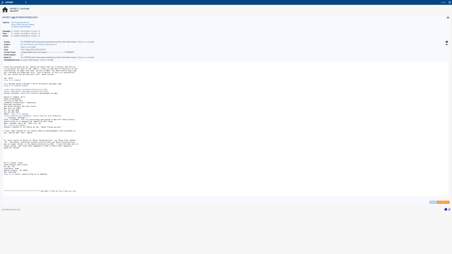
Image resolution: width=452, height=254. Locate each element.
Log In (443, 2)
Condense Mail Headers (21, 27)
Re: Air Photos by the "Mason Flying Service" (39, 44)
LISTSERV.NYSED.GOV (10, 210)
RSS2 (446, 202)
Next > (29, 31)
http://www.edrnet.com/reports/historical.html (26, 91)
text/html (43, 60)
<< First (15, 31)
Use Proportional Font (20, 22)
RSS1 (440, 202)
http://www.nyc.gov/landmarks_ (18, 116)
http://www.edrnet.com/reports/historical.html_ (26, 89)
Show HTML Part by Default (22, 25)
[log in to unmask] (86, 42)
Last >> (36, 31)
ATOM (432, 202)
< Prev (22, 31)
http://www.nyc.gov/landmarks (47, 116)
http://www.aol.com (67, 191)
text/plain (24, 60)
